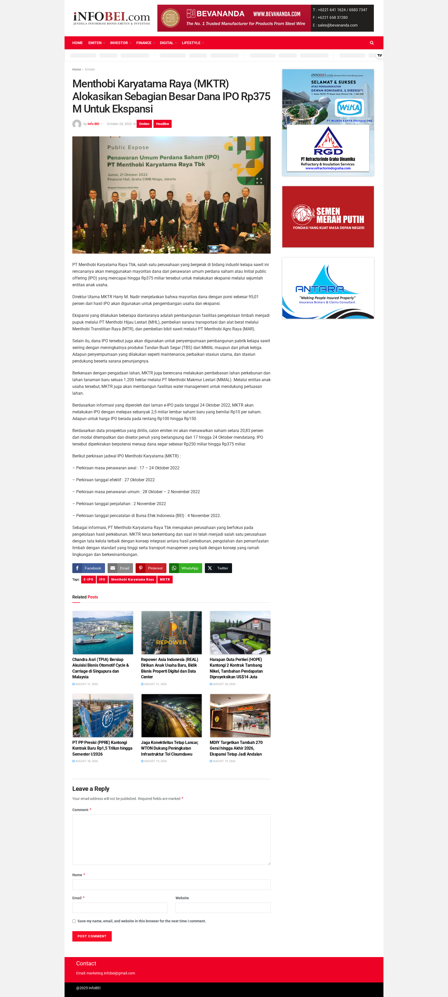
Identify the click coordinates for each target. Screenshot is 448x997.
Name (79, 874)
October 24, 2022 (119, 124)
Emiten (95, 43)
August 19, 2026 (155, 761)
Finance (143, 43)
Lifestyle (191, 43)
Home (77, 43)
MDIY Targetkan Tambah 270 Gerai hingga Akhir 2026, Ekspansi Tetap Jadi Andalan (236, 748)
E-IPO (88, 579)
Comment (82, 809)
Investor (119, 43)
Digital (166, 43)
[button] (328, 122)
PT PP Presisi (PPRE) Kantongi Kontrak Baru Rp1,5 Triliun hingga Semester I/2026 (102, 748)
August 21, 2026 (86, 684)
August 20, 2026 (223, 684)
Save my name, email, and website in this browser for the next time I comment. (142, 921)
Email (78, 897)
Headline (162, 124)
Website (182, 898)
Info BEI (93, 124)
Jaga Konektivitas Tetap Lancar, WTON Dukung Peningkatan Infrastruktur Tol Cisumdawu (169, 748)
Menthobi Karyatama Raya (132, 579)
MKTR (165, 579)
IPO (102, 579)
